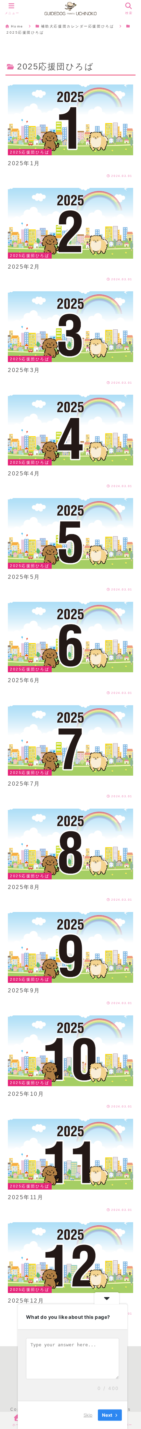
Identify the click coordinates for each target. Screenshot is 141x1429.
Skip (88, 1415)
